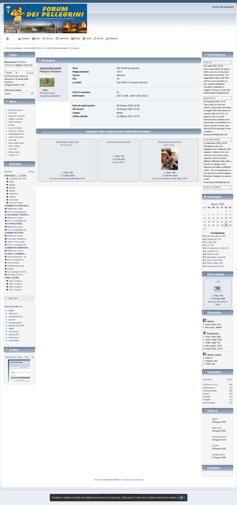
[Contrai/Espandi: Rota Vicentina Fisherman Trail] (6, 260)
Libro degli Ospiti (16, 143)
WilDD (11, 310)
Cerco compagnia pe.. (17, 212)
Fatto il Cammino (16, 137)
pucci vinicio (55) (214, 260)
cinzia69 (206, 396)
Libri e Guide (14, 146)
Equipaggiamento (16, 134)
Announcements (16, 110)
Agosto (12, 191)
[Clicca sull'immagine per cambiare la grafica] (19, 370)
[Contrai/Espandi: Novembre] (7, 200)
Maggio (12, 185)
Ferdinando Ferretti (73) (218, 248)
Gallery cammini (16, 119)
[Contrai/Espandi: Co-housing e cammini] (6, 272)
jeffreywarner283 (16, 325)
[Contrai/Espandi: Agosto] (7, 191)
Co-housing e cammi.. (17, 272)
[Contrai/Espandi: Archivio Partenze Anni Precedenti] (7, 203)
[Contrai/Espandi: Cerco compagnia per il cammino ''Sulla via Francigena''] (6, 230)
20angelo (207, 399)
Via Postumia (13, 263)
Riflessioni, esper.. (15, 209)
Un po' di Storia (15, 128)
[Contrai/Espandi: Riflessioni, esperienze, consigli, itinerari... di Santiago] (6, 209)
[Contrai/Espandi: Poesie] (6, 269)
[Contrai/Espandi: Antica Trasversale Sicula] (6, 242)
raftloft (11, 328)
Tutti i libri (13, 149)
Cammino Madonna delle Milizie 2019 (170, 178)
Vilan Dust (13, 313)
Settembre (13, 194)
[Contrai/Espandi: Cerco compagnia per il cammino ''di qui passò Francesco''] (6, 221)
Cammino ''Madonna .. (17, 239)
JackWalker (14, 340)
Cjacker (12, 320)
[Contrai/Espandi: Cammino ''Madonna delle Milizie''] (6, 239)
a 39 (218, 281)
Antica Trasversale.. (16, 242)
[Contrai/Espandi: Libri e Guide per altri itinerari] (7, 290)
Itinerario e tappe (16, 131)
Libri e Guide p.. (16, 287)
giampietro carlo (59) (216, 257)
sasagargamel (15, 322)
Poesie (12, 125)
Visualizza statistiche (50, 96)
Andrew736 (14, 335)
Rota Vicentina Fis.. (16, 260)
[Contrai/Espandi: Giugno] (7, 188)
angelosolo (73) (214, 239)
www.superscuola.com (133, 480)
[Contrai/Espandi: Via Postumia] (6, 263)
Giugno (12, 188)
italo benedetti (209, 403)
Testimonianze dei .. (16, 266)
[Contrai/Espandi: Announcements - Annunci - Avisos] (6, 257)
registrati (28, 65)
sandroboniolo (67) (215, 266)
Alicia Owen (14, 337)
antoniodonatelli (209, 391)
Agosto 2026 (217, 204)
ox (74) (210, 245)
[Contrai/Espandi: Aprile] (7, 182)
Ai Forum (13, 113)
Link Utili (12, 140)
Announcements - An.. (17, 257)
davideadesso (209, 388)
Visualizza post (47, 93)
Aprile (11, 182)
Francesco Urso (210, 384)
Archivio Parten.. (16, 203)
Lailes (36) (212, 242)
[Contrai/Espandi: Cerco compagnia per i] (6, 245)
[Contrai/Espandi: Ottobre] (7, 197)
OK (181, 497)
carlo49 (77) (212, 251)
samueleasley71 (16, 316)
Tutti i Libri (12, 298)
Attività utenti (14, 152)
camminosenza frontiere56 (118, 142)
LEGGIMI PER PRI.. (18, 179)
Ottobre (12, 197)
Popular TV (14, 155)
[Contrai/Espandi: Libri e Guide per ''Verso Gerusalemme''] (7, 287)
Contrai (31, 171)
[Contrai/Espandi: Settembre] (7, 194)
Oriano (206, 394)
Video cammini (15, 122)
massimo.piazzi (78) (216, 236)
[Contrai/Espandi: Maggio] (7, 185)
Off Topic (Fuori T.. (15, 275)
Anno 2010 (119, 162)
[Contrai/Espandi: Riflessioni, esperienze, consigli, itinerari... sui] (6, 236)
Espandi (8, 171)
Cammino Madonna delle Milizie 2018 (68, 178)
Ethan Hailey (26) (215, 263)
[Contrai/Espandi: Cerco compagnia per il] (6, 212)
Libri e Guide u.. (16, 281)
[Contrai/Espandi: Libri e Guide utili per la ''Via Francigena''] (7, 284)
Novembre (13, 200)
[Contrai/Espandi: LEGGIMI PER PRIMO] (7, 179)
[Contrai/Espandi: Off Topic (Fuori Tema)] (6, 275)
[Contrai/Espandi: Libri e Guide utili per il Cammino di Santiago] (7, 281)
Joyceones (14, 331)
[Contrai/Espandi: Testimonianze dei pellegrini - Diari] (6, 266)
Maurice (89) (213, 254)
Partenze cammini (17, 116)
